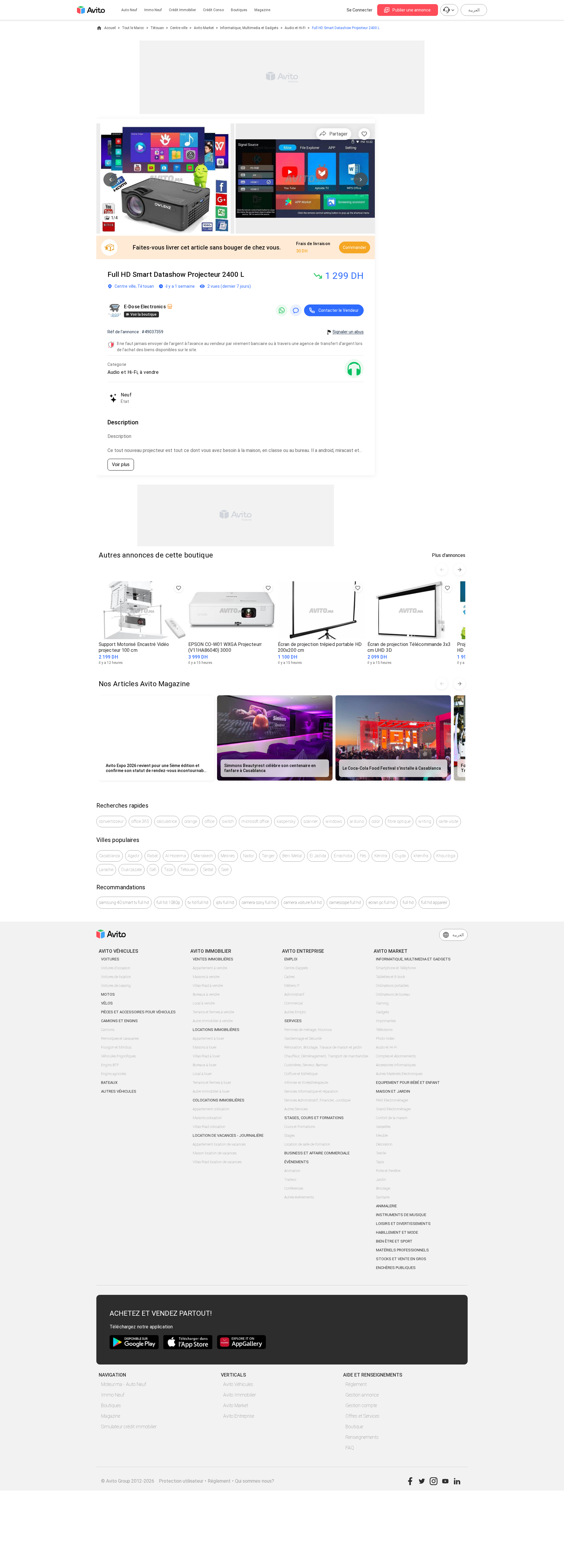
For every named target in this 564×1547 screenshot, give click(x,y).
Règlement (356, 1384)
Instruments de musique (401, 1215)
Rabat (152, 855)
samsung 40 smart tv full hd (124, 902)
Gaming (382, 1003)
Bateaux (109, 1082)
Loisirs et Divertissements (403, 1223)
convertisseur (111, 821)
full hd (408, 902)
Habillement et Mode (397, 1232)
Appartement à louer (208, 1039)
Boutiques (239, 10)
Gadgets (382, 1012)
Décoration (384, 1144)
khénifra (421, 855)
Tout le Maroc (133, 28)
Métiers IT (292, 986)
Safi (153, 869)
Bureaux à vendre (206, 994)
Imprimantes (386, 1021)
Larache (106, 869)
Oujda (400, 855)
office (209, 821)
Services (293, 1021)
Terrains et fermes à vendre (213, 1012)
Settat (208, 869)
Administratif (294, 994)
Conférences (293, 1188)
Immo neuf (153, 10)
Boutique (354, 1426)
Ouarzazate (131, 869)
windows (333, 821)
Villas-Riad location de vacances (217, 1162)
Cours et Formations (299, 1127)
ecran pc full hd (382, 902)
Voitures (110, 959)
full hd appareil (434, 902)
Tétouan (157, 28)
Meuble (382, 1136)
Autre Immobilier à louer (211, 1091)
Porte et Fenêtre (388, 1171)
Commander (354, 247)
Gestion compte (361, 1405)
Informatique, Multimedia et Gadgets (249, 28)
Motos (108, 994)
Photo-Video (385, 1039)
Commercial (293, 1003)
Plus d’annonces (448, 555)
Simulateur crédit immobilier (129, 1426)
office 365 (140, 821)
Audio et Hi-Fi (295, 28)
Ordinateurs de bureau (393, 994)
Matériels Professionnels (402, 1250)
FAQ (349, 1448)
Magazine (262, 10)
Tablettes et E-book (390, 977)
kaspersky (286, 821)
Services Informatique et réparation (311, 1091)
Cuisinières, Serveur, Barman (306, 1065)
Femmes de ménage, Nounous (308, 1030)
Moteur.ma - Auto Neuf (123, 1384)
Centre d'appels (296, 968)
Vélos (107, 1003)
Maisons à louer (204, 1047)
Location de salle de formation (307, 1144)
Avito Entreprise (238, 1416)
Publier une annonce (411, 10)
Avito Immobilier (239, 1395)
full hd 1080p (168, 902)
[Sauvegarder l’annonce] (364, 134)
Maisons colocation (207, 1118)
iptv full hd (225, 902)
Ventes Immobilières (213, 959)
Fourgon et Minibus (116, 1047)
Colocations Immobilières (218, 1100)
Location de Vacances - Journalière (228, 1135)
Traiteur (290, 1180)
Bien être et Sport (394, 1241)
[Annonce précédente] (442, 569)
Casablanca (109, 855)
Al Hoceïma (175, 855)
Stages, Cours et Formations (314, 1118)
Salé (225, 869)
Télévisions (384, 1030)
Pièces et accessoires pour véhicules (138, 1012)
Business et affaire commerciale (317, 1153)
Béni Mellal (292, 855)
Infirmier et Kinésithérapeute (306, 1083)
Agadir (134, 855)
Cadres (289, 977)
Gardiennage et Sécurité (303, 1039)
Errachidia (343, 855)
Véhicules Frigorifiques (118, 1056)
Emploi (290, 959)
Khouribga (445, 855)
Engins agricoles (113, 1074)
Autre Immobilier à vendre (213, 1021)
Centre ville (178, 28)
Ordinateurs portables (392, 986)
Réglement (219, 1481)
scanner (310, 821)
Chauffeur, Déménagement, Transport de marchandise (326, 1056)
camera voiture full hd (303, 902)
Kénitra (380, 855)
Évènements (296, 1162)
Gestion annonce (362, 1395)
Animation (292, 1171)
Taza (168, 869)
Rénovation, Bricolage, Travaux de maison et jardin (323, 1047)
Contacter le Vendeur (338, 310)
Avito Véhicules (238, 1384)
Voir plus (121, 464)
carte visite (448, 821)
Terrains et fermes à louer (212, 1083)
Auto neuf (129, 10)
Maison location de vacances (214, 1153)
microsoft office (255, 821)
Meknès (228, 855)
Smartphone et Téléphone (396, 968)
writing (424, 821)
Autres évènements (299, 1197)
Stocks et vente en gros (401, 1259)
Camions (107, 1030)
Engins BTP (110, 1065)
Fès (363, 855)
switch (228, 821)
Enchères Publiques (396, 1267)
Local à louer (202, 1074)
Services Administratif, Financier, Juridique (317, 1100)
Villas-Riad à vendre (208, 986)
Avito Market (204, 28)
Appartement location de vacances (219, 1144)
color (376, 821)
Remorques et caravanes (120, 1039)
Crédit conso (213, 10)
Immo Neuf (112, 1395)
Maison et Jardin (393, 1091)
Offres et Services (362, 1416)
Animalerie (386, 1206)
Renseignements (362, 1437)
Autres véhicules (118, 1091)
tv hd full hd (198, 902)
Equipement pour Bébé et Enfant (408, 1082)
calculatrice (167, 821)
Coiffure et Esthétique (301, 1074)
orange (190, 821)
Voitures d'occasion (115, 968)
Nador (248, 855)
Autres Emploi (295, 1012)
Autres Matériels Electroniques (399, 1074)
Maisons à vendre (206, 977)
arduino (357, 821)
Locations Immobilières (216, 1029)
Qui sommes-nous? (254, 1481)
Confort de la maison (391, 1118)
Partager (338, 134)
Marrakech (203, 855)
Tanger (268, 855)
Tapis (380, 1162)
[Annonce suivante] (459, 569)
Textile (381, 1153)
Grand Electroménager (393, 1109)
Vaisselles (383, 1127)
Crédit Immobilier (182, 10)
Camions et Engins (119, 1021)
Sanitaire (383, 1197)
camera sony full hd (259, 902)
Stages (289, 1136)
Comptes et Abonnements (396, 1056)
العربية (474, 10)
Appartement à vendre (210, 968)
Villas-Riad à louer (206, 1056)
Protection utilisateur (181, 1481)
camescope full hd (345, 902)
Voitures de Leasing (116, 986)
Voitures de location (116, 977)
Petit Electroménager (392, 1100)
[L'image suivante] (361, 180)
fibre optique (399, 821)
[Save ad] (178, 588)
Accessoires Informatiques (396, 1065)
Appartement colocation (211, 1109)
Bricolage (383, 1188)
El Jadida (318, 855)
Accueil (110, 28)
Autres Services (296, 1109)
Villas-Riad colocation (209, 1127)
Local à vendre (204, 1003)
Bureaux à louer (204, 1065)
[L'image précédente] (110, 180)
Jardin (381, 1180)
